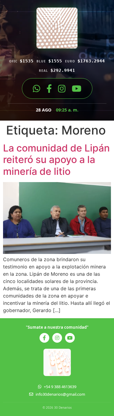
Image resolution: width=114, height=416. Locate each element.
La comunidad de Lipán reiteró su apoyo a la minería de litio (56, 159)
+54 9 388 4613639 (60, 386)
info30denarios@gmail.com (60, 394)
